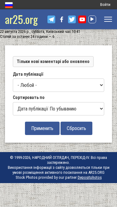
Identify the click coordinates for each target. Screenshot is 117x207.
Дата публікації (28, 74)
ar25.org (21, 19)
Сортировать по (29, 97)
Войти (105, 4)
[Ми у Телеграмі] (51, 19)
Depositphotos (90, 177)
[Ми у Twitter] (72, 19)
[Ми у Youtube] (82, 19)
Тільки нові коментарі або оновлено (53, 61)
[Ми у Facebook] (62, 19)
